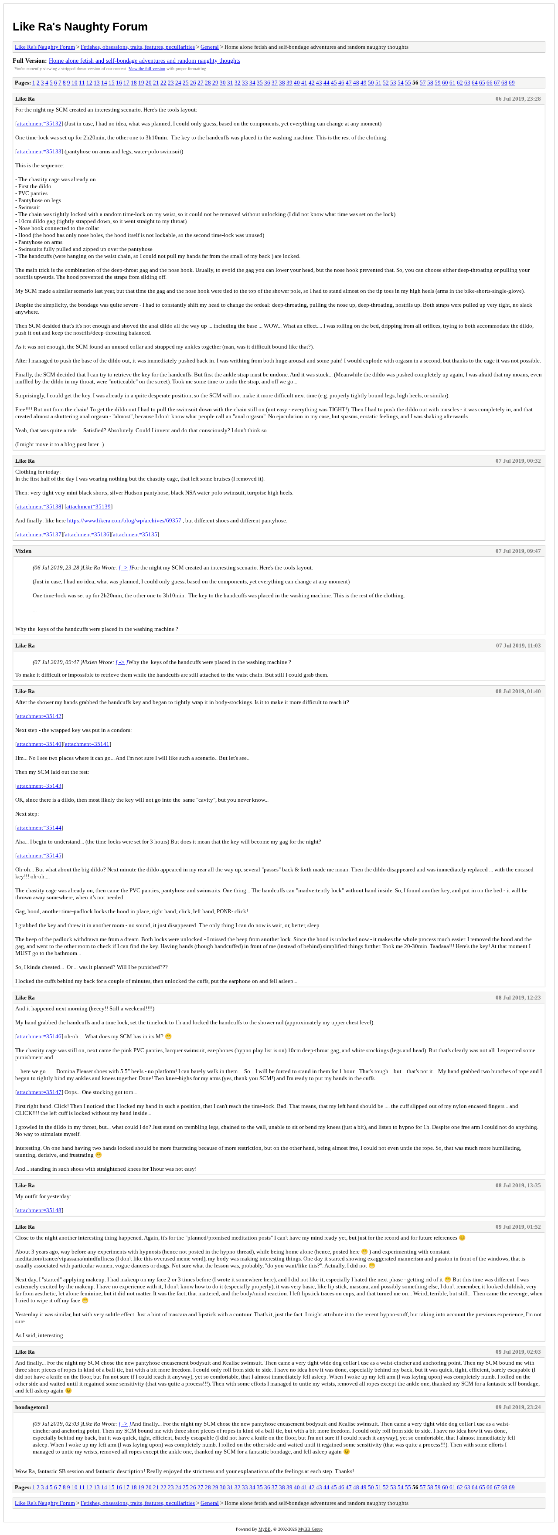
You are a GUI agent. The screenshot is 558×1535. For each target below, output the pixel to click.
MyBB (265, 1529)
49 (364, 82)
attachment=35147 (39, 1092)
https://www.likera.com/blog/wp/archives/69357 (124, 520)
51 (378, 82)
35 (260, 82)
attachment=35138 (39, 506)
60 (445, 82)
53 (393, 82)
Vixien (23, 551)
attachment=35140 (39, 744)
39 (289, 82)
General (210, 47)
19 (141, 82)
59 (438, 82)
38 (282, 82)
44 (326, 82)
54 (401, 82)
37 (275, 82)
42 (312, 82)
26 (193, 82)
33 (245, 82)
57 (423, 82)
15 (112, 82)
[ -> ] (125, 567)
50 (371, 82)
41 (304, 82)
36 (267, 82)
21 (156, 82)
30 (223, 82)
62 (460, 82)
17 (126, 82)
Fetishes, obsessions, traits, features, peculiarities (138, 47)
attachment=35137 (39, 534)
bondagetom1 (32, 1407)
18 (134, 82)
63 (467, 82)
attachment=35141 (87, 744)
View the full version (147, 68)
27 (200, 82)
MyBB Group (310, 1529)
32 (238, 82)
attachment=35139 (88, 506)
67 (497, 82)
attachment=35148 (39, 1210)
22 (163, 82)
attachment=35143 (39, 786)
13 (97, 82)
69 (512, 82)
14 (104, 82)
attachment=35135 (135, 534)
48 (356, 82)
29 (215, 82)
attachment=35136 (87, 534)
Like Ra (25, 98)
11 (82, 82)
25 (186, 82)
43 (319, 82)
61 (452, 82)
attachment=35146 (39, 1036)
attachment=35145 (39, 855)
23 (171, 82)
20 (149, 82)
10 (74, 82)
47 (349, 82)
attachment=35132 (39, 123)
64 (475, 82)
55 (408, 82)
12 (89, 82)
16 (119, 82)
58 (430, 82)
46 (341, 82)
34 (252, 82)
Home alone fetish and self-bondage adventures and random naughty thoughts (144, 60)
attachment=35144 (39, 827)
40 (297, 82)
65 (482, 82)
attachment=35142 (39, 716)
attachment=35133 (39, 151)
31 (230, 82)
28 (208, 82)
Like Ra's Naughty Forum (80, 26)
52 (386, 82)
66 (490, 82)
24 (178, 82)
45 (334, 82)
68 (504, 82)
